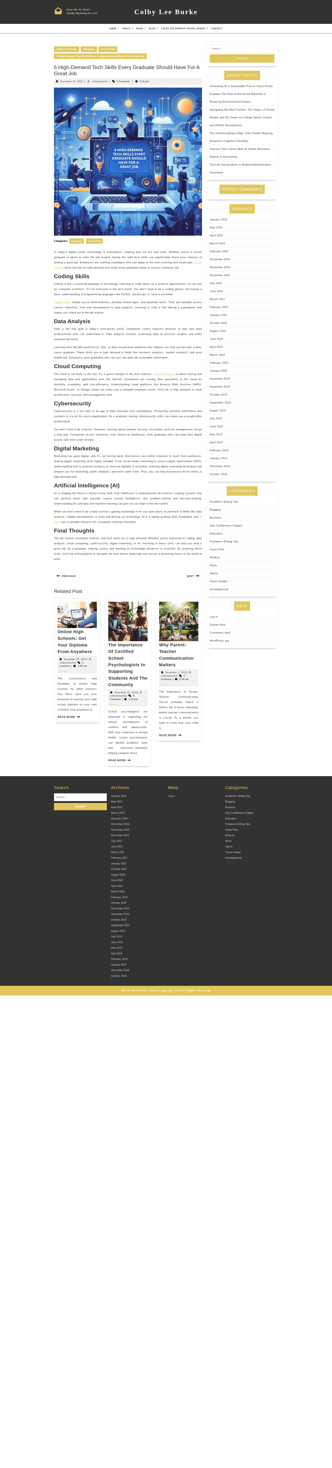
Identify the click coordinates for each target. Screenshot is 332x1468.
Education (216, 533)
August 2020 (218, 330)
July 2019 (216, 418)
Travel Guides (219, 581)
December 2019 (220, 378)
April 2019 (216, 442)
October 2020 (218, 322)
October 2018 (218, 474)
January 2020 (218, 370)
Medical (215, 557)
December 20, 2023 (75, 659)
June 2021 (216, 291)
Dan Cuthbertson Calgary (226, 525)
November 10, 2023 (71, 81)
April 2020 (216, 346)
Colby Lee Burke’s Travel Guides (183, 28)
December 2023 (220, 259)
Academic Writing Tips (224, 501)
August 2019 (218, 410)
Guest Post (108, 49)
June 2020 (216, 338)
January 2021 (218, 314)
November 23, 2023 (126, 692)
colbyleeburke (100, 81)
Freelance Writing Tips (224, 541)
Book (139, 28)
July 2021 (216, 283)
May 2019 (216, 434)
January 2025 (218, 219)
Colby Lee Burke (166, 12)
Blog (152, 28)
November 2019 (220, 386)
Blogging (88, 49)
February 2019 (219, 450)
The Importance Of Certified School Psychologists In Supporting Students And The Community (127, 664)
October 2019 (218, 394)
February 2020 (219, 362)
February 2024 (219, 251)
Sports (214, 573)
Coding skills (62, 302)
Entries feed (217, 624)
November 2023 (220, 267)
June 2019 (216, 426)
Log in (214, 616)
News (213, 565)
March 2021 (217, 299)
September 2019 (220, 402)
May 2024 (216, 227)
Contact (216, 28)
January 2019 (218, 458)
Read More (66, 716)
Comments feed (220, 632)
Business (216, 517)
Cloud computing (164, 373)
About (126, 28)
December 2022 (220, 275)
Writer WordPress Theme (139, 990)
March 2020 (217, 354)
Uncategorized (219, 589)
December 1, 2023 (175, 672)
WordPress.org (219, 640)
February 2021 (219, 307)
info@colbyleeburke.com (82, 13)
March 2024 (217, 243)
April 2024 (216, 235)
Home (113, 28)
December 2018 (220, 466)
